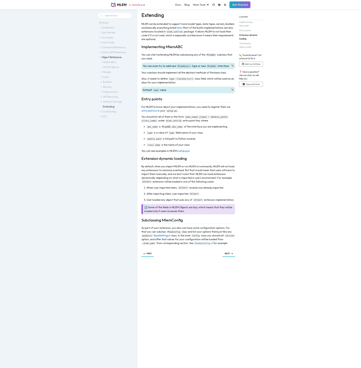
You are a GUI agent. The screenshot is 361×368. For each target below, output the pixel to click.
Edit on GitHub (252, 64)
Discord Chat (253, 84)
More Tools (199, 4)
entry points (148, 110)
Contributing (109, 111)
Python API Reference (114, 52)
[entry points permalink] (139, 98)
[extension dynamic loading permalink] (139, 158)
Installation (108, 27)
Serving (107, 86)
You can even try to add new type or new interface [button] (186, 66)
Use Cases (107, 37)
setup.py (183, 150)
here (179, 27)
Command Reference (114, 47)
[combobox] (115, 15)
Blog (187, 4)
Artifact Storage (112, 101)
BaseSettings (161, 235)
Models (107, 72)
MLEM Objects (111, 67)
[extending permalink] (139, 14)
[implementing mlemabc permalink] (139, 46)
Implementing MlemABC (246, 24)
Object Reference (112, 57)
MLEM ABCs (109, 62)
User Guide (108, 42)
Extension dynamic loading (248, 37)
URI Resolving (110, 96)
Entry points (245, 30)
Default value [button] (154, 90)
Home (105, 22)
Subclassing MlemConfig (245, 45)
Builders (107, 82)
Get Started (240, 4)
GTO (104, 116)
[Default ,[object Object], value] (139, 90)
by (137, 4)
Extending (109, 106)
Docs (178, 4)
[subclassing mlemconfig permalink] (139, 220)
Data (106, 77)
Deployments (110, 91)
